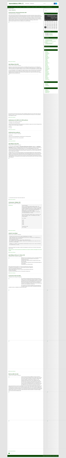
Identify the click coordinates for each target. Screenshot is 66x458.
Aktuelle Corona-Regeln (13, 233)
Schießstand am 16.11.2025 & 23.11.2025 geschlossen (18, 120)
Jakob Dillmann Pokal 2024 (14, 143)
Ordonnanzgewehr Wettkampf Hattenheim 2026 (17, 12)
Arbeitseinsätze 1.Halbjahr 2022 (14, 202)
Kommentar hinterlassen (12, 61)
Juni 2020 (46, 60)
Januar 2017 (46, 78)
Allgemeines (19, 65)
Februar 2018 (47, 71)
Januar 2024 (46, 54)
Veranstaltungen (47, 85)
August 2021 (46, 58)
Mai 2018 (46, 70)
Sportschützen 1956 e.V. (16, 3)
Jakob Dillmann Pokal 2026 (14, 64)
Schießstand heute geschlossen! (14, 132)
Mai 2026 (46, 51)
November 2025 (47, 53)
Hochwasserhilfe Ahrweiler (13, 374)
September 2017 (47, 74)
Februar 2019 (47, 66)
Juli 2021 (46, 59)
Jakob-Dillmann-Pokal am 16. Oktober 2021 (17, 255)
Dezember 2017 (47, 73)
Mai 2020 (46, 61)
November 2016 (47, 79)
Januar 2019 (46, 67)
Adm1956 (15, 65)
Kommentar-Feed (47, 91)
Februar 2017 (47, 77)
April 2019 (46, 64)
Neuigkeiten (46, 84)
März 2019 (46, 65)
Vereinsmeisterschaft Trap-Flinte (15, 275)
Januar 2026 (46, 52)
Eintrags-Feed (47, 90)
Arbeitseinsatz (51, 33)
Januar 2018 (46, 72)
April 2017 (46, 76)
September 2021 (47, 57)
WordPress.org (47, 92)
